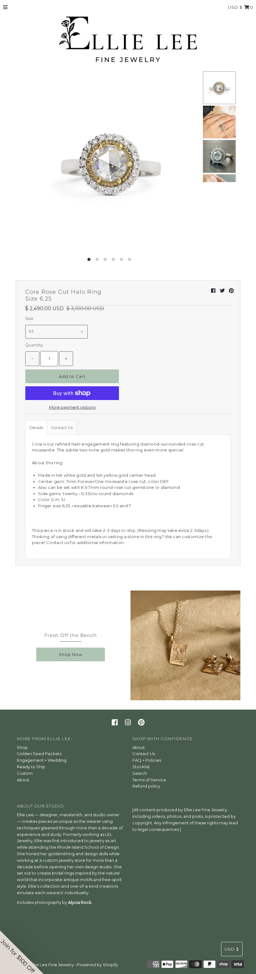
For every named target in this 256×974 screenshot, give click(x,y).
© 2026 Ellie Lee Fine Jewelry (45, 964)
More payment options (72, 407)
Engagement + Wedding (41, 760)
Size (29, 318)
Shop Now (70, 654)
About (23, 779)
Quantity (34, 344)
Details (36, 427)
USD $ (235, 7)
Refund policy (146, 786)
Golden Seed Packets (39, 753)
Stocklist (141, 766)
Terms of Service (149, 779)
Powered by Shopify (97, 964)
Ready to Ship (31, 766)
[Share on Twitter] (222, 291)
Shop (22, 747)
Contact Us (62, 427)
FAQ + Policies (146, 760)
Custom (25, 773)
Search (139, 773)
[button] (22, 952)
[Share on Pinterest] (231, 291)
